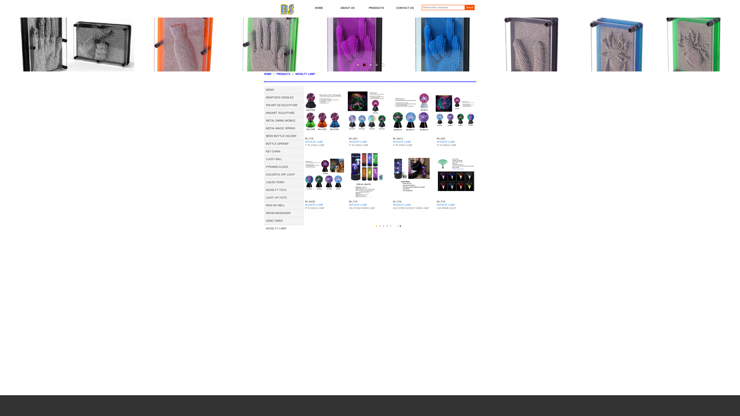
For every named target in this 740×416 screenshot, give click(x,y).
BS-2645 (441, 138)
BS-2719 (353, 201)
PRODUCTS (283, 74)
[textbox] (443, 7)
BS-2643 (353, 138)
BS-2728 (309, 138)
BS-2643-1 (398, 138)
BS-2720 (397, 201)
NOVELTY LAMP (305, 74)
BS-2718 (441, 201)
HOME (268, 74)
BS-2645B (310, 201)
